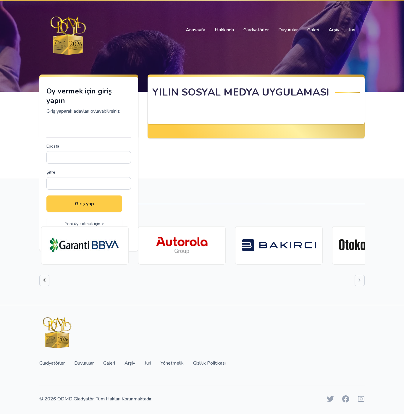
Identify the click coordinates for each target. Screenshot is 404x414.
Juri (352, 30)
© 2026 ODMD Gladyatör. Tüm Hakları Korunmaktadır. (95, 399)
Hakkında (224, 30)
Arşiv (334, 30)
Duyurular (288, 30)
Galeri (313, 30)
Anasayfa (195, 30)
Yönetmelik (172, 363)
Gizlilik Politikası (209, 363)
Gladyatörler (256, 30)
